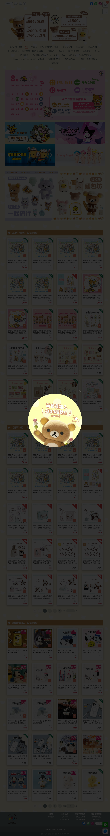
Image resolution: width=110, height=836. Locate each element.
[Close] (80, 391)
